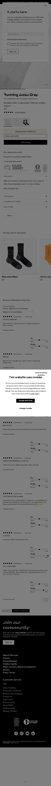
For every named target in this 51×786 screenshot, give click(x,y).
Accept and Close (25, 400)
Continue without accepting (41, 373)
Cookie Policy (34, 394)
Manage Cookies (25, 408)
